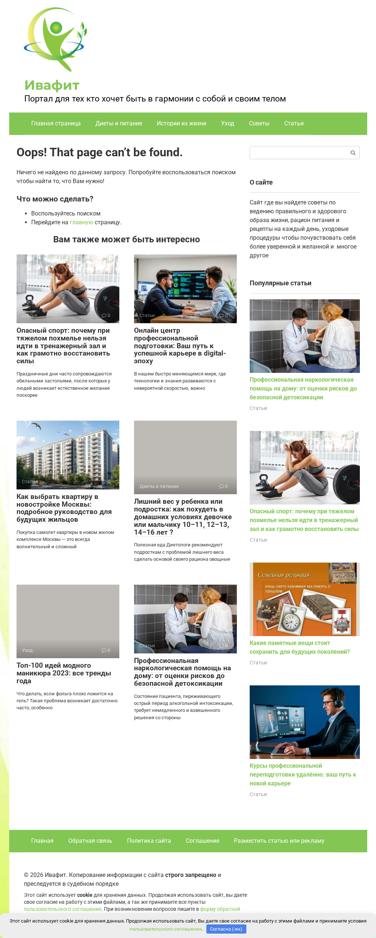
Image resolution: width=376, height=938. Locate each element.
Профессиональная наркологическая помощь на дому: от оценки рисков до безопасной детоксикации (182, 672)
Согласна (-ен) (226, 929)
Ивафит (51, 85)
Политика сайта (149, 840)
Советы (259, 123)
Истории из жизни (181, 123)
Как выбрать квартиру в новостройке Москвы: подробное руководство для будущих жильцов (64, 508)
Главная (42, 840)
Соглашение (202, 840)
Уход (227, 123)
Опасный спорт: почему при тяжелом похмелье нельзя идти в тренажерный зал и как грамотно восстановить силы (63, 345)
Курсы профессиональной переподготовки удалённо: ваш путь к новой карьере (303, 774)
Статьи (294, 123)
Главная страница (56, 123)
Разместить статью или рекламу (279, 840)
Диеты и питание (118, 123)
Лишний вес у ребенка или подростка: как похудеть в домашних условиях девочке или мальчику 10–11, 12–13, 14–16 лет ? (183, 516)
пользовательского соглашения (62, 909)
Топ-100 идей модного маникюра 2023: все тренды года (64, 673)
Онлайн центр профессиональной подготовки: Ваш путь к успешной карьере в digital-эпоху (180, 345)
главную (81, 222)
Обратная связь (90, 840)
